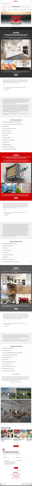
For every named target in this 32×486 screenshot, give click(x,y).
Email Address (5, 457)
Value (9, 28)
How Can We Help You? (19, 460)
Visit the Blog (15, 446)
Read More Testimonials (18, 382)
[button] (1, 1)
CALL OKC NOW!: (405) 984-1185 (16, 476)
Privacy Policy (12, 478)
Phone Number (18, 457)
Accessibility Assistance (18, 478)
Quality (2, 28)
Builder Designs (17, 477)
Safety (6, 28)
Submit (15, 468)
